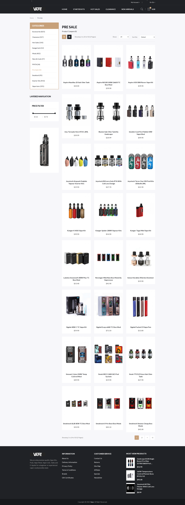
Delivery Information (69, 462)
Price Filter (38, 106)
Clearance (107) (38, 37)
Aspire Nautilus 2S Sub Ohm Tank (76, 82)
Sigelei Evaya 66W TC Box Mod (108, 327)
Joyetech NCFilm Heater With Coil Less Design (145, 486)
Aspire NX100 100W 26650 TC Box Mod (108, 83)
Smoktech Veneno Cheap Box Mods (140, 424)
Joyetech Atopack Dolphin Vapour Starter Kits (76, 182)
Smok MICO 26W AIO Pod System (108, 375)
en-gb (152, 2)
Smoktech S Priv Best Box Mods (108, 423)
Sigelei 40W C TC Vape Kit (76, 327)
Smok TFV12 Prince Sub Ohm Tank (140, 375)
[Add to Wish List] (88, 48)
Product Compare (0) (69, 31)
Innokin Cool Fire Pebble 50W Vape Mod (140, 133)
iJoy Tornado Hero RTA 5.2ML (76, 132)
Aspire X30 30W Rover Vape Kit (140, 82)
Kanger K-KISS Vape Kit (76, 231)
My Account (135, 2)
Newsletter (98, 478)
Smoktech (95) (37, 75)
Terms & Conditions (69, 470)
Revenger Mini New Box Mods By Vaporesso (108, 279)
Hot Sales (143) (37, 43)
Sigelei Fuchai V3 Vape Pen (140, 327)
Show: (115, 37)
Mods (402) (36, 53)
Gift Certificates (68, 478)
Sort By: (135, 37)
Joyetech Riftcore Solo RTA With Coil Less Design (108, 182)
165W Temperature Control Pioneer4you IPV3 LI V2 (145, 473)
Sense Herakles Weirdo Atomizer (140, 278)
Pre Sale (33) (36, 70)
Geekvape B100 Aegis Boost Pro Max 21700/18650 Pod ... (145, 461)
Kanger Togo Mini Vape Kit (140, 231)
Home (32, 18)
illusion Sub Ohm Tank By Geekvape (108, 133)
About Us (65, 458)
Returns (97, 462)
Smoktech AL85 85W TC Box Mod (76, 423)
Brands (64, 474)
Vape (92, 502)
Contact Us (98, 458)
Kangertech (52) (38, 48)
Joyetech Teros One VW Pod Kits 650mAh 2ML (141, 182)
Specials (97, 474)
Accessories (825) (38, 32)
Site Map (97, 466)
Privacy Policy (67, 466)
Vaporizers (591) (38, 86)
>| (152, 437)
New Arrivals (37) (38, 59)
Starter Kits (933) (38, 81)
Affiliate (97, 470)
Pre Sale (40, 18)
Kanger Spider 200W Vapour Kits (108, 231)
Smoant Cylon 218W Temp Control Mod (76, 375)
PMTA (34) (36, 64)
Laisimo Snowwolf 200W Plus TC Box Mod (76, 279)
